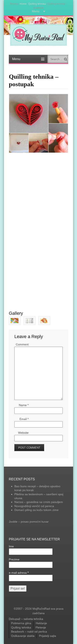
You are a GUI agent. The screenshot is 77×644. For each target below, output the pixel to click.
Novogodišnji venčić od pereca (34, 506)
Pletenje (41, 627)
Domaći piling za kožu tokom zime (36, 510)
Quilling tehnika (37, 3)
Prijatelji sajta (47, 635)
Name (24, 405)
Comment (22, 344)
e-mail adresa (19, 572)
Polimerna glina (21, 623)
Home (23, 3)
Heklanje (41, 623)
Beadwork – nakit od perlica (29, 631)
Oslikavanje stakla (22, 635)
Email (24, 419)
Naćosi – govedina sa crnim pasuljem (38, 502)
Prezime (14, 559)
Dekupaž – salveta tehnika (26, 618)
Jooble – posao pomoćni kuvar (29, 521)
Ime (11, 546)
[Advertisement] (38, 184)
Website (23, 432)
